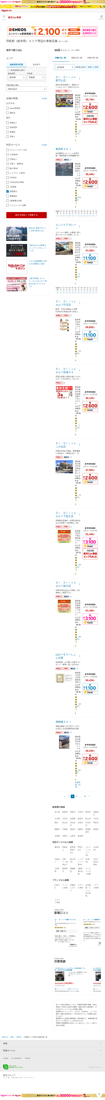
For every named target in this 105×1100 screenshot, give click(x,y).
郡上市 (88, 819)
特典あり (13, 123)
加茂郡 (72, 819)
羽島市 (96, 823)
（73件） (79, 496)
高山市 (65, 823)
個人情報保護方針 (17, 1058)
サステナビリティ (29, 1077)
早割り (12, 137)
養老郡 (80, 836)
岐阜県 (19, 1037)
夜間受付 (13, 191)
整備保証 (13, 196)
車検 (12, 1037)
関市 (56, 823)
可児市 (65, 819)
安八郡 (57, 812)
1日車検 (13, 187)
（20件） (79, 705)
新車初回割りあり (72, 849)
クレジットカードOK (18, 150)
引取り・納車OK (16, 164)
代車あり (13, 159)
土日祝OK (14, 154)
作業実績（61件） (78, 784)
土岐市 (80, 823)
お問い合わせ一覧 (16, 1077)
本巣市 (65, 836)
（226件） (78, 198)
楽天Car (5, 1037)
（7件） (79, 426)
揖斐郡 (65, 812)
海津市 (88, 812)
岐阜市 (80, 819)
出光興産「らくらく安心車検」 (88, 890)
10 (85, 796)
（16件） (79, 352)
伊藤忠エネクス (72, 887)
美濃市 (96, 829)
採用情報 (27, 1058)
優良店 (12, 113)
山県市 (72, 836)
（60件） (79, 638)
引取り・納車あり (65, 862)
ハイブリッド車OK (17, 173)
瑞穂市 (80, 829)
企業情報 (5, 1058)
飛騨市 (57, 829)
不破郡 (65, 829)
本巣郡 (57, 836)
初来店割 (13, 127)
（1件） (79, 275)
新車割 (12, 132)
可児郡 (57, 819)
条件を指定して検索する (26, 215)
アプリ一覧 (6, 1077)
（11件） (79, 132)
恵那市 (72, 812)
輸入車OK (14, 168)
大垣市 (80, 812)
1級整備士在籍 (16, 201)
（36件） (79, 566)
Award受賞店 (15, 108)
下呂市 (96, 819)
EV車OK (13, 178)
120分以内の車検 (17, 182)
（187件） (78, 771)
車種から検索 (93, 67)
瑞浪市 (72, 829)
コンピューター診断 (18, 205)
